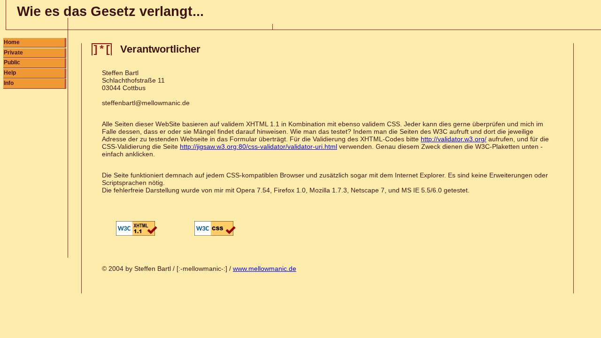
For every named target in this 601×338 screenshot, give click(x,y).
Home (12, 42)
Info (9, 83)
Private (13, 52)
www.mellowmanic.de (264, 268)
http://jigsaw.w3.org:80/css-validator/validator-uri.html (258, 146)
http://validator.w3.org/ (453, 139)
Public (12, 62)
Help (10, 72)
